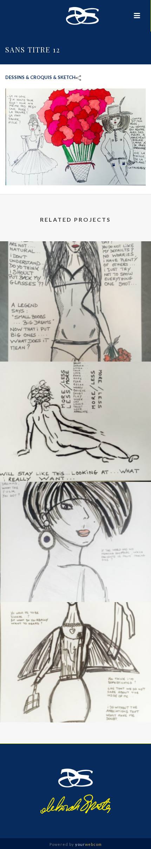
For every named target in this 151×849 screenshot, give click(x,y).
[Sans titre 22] (75, 510)
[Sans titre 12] (75, 136)
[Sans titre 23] (75, 390)
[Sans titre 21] (75, 631)
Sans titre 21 (76, 704)
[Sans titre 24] (75, 270)
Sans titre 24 (76, 343)
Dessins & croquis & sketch (40, 77)
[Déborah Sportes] (75, 15)
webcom (88, 844)
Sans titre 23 (76, 463)
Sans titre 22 (76, 583)
